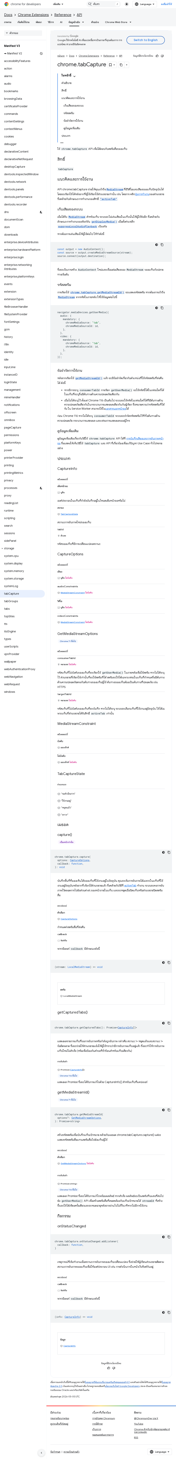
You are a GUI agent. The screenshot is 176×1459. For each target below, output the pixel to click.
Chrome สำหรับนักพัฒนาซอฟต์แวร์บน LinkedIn (152, 1431)
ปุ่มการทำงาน (142, 194)
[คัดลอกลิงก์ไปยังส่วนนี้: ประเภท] (73, 459)
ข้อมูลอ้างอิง (74, 22)
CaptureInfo (125, 1027)
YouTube (138, 1423)
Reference (62, 15)
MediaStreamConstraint (73, 592)
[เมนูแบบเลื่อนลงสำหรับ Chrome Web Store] (131, 22)
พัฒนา (39, 22)
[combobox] (103, 4)
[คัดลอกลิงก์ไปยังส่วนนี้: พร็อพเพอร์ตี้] (71, 479)
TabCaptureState (69, 514)
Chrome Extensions (33, 15)
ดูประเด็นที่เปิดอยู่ (59, 1423)
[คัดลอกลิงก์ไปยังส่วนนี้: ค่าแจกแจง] (69, 784)
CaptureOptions (69, 919)
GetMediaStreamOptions (73, 1163)
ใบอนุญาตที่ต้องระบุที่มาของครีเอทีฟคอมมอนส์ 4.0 (107, 1382)
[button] (22, 548)
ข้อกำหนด (55, 1451)
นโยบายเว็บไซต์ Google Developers (122, 1386)
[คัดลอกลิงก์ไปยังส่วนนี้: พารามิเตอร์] (70, 905)
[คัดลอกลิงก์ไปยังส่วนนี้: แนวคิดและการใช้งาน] (96, 179)
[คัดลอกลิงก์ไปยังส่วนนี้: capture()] (75, 835)
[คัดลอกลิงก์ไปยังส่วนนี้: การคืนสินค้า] (70, 1061)
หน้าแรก (61, 55)
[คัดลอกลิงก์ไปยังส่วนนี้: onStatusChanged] (89, 1226)
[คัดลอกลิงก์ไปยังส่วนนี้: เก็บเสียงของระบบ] (86, 209)
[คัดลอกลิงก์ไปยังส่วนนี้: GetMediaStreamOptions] (101, 634)
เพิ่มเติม (56, 4)
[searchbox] (23, 33)
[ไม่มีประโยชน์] (162, 56)
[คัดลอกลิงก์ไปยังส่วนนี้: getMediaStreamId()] (92, 1093)
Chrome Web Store (116, 22)
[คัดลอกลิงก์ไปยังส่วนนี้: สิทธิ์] (68, 160)
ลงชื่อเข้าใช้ (166, 4)
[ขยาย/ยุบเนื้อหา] (74, 76)
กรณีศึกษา (97, 1423)
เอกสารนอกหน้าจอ (116, 408)
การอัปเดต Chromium (103, 1418)
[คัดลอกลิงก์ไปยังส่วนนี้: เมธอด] (72, 825)
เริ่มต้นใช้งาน (24, 22)
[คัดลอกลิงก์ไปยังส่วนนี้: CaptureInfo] (80, 469)
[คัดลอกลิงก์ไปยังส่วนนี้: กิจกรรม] (74, 1216)
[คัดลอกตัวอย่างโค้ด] (162, 244)
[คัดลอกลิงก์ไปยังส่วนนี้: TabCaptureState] (88, 774)
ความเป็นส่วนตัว (71, 1451)
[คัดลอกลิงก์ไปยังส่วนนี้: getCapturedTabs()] (91, 1013)
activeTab (130, 885)
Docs (8, 15)
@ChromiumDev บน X (146, 1418)
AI (61, 22)
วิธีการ (51, 22)
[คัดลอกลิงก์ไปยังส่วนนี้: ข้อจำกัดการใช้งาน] (85, 371)
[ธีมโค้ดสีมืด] (156, 244)
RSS (136, 1437)
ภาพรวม (7, 22)
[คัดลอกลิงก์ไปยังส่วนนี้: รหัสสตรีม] (74, 285)
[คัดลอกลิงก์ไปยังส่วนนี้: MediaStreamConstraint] (99, 724)
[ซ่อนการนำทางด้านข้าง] (41, 1452)
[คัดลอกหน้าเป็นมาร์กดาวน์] (121, 65)
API (79, 15)
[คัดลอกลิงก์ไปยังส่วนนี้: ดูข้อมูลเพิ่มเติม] (81, 431)
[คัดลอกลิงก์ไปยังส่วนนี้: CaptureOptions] (86, 554)
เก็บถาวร (96, 1429)
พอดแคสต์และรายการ (103, 1434)
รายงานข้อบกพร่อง (59, 1418)
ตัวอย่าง (95, 22)
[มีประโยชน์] (157, 56)
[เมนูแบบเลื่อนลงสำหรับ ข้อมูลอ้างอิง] (84, 22)
